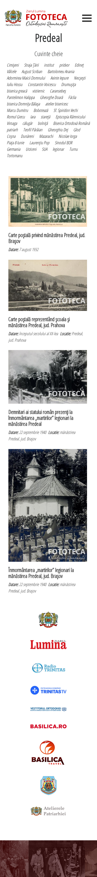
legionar (58, 149)
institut (49, 65)
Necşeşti (79, 78)
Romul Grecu (16, 117)
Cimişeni (13, 65)
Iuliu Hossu (14, 84)
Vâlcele (11, 71)
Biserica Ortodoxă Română (71, 123)
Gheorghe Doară (51, 97)
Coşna (11, 136)
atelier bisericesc (56, 104)
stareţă (45, 117)
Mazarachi (46, 136)
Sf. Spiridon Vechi (65, 110)
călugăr (27, 123)
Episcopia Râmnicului (70, 117)
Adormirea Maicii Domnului (26, 78)
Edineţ (79, 65)
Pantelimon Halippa (20, 97)
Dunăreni (27, 136)
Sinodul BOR (63, 143)
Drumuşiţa (68, 84)
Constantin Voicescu (42, 84)
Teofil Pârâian (32, 130)
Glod (76, 130)
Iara (32, 117)
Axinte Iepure (59, 78)
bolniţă (43, 123)
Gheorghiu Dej (58, 130)
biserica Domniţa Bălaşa (23, 104)
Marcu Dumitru (17, 110)
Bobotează (40, 110)
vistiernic (38, 91)
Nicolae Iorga (67, 136)
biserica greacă (17, 91)
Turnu (73, 149)
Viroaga (12, 123)
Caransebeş (58, 91)
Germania (13, 149)
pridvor (64, 65)
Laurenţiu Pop (39, 143)
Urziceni (31, 149)
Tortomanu (14, 156)
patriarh (12, 130)
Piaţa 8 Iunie (15, 143)
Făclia (72, 97)
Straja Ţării (31, 65)
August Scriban (32, 71)
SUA (44, 149)
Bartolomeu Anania (60, 71)
